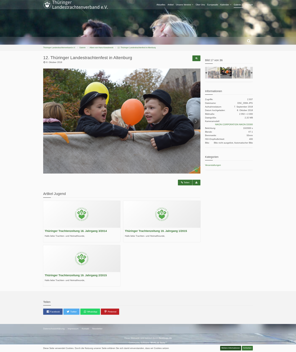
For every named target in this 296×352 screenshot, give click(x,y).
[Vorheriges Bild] (48, 121)
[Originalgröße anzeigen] (196, 58)
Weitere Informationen (230, 348)
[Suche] (249, 41)
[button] (53, 312)
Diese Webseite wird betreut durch (148, 338)
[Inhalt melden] (196, 182)
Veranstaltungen (213, 165)
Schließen (247, 348)
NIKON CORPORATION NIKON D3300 (234, 124)
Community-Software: (148, 342)
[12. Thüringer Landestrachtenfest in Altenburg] (214, 73)
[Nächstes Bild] (196, 121)
